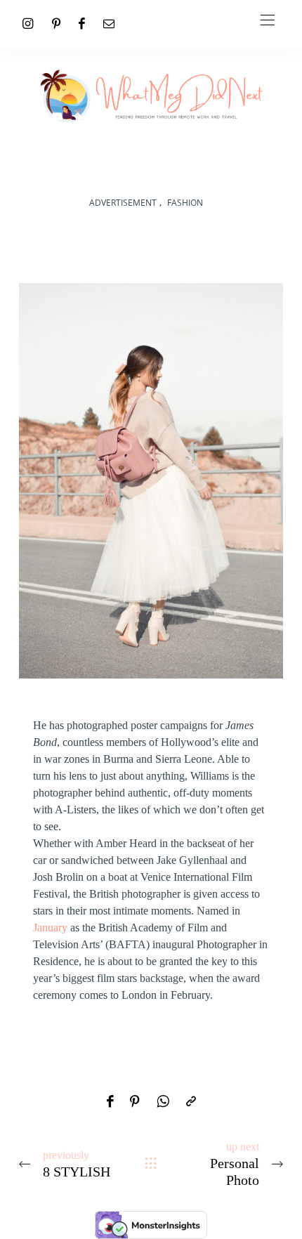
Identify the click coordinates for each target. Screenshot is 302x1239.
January (50, 927)
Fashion (185, 203)
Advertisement (123, 203)
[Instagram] (28, 23)
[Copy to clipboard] (191, 1102)
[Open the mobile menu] (267, 20)
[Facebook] (81, 23)
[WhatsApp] (163, 1102)
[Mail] (109, 23)
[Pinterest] (56, 23)
